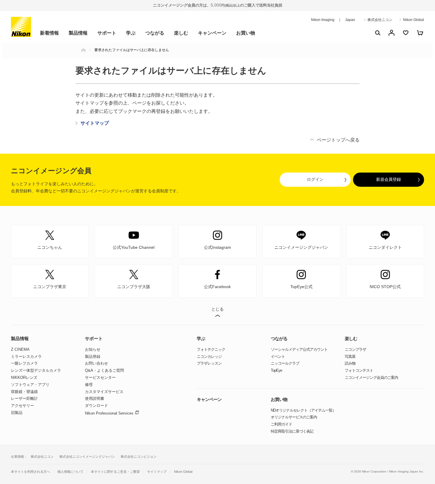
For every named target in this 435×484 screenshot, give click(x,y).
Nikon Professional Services (109, 413)
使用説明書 (94, 398)
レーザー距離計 (24, 398)
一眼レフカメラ (24, 363)
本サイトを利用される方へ (30, 471)
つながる (154, 32)
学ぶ (131, 32)
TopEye (276, 370)
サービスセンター (100, 377)
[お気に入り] (406, 33)
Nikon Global (413, 20)
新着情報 (49, 32)
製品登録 (92, 356)
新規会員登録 (388, 179)
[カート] (420, 33)
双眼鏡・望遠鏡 (24, 391)
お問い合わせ (96, 363)
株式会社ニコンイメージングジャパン (87, 456)
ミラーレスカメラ (26, 356)
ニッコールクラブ (285, 363)
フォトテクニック (211, 349)
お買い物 (245, 32)
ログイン (315, 179)
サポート (106, 32)
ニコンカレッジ (209, 356)
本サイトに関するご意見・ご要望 (115, 471)
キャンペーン (212, 32)
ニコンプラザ (355, 349)
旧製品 (16, 412)
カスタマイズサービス (104, 391)
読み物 (350, 363)
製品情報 (78, 32)
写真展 (350, 356)
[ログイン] (391, 33)
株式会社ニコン (380, 20)
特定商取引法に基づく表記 (292, 431)
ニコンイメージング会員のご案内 (371, 377)
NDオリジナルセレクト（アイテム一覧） (303, 410)
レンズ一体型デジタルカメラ (36, 370)
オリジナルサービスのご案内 (294, 417)
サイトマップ (157, 471)
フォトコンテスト (359, 370)
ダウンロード (96, 405)
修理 (89, 384)
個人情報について (70, 471)
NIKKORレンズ (24, 377)
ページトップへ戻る (338, 139)
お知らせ (92, 349)
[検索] (377, 33)
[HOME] (83, 50)
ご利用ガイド (281, 424)
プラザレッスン (209, 363)
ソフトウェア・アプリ (30, 384)
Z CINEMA (20, 349)
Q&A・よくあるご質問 (104, 370)
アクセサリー (22, 405)
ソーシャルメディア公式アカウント (299, 349)
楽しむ (181, 32)
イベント (278, 356)
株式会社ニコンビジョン (139, 456)
